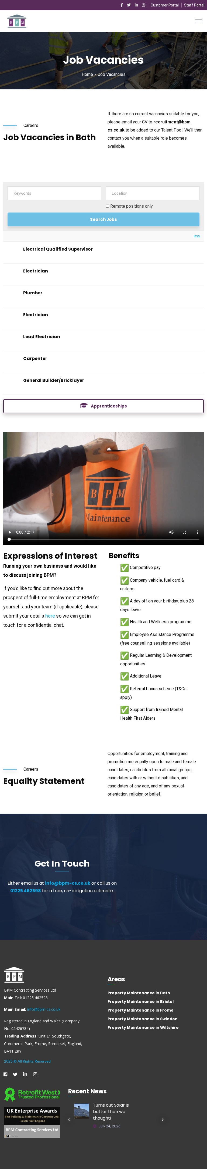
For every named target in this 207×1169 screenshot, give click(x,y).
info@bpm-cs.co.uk (67, 883)
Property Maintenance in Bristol (141, 1001)
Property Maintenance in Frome (141, 1010)
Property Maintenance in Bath (139, 993)
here (50, 616)
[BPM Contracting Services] (16, 20)
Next (162, 1120)
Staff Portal (194, 5)
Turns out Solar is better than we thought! (111, 1111)
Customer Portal (165, 5)
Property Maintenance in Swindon (143, 1019)
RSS (197, 236)
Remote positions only (131, 206)
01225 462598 (25, 891)
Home (87, 74)
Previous (69, 1120)
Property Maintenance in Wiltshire (143, 1027)
